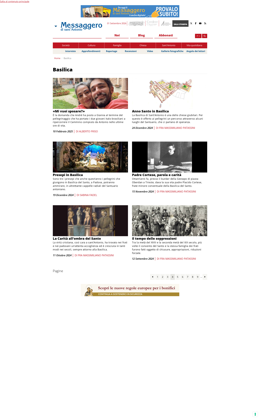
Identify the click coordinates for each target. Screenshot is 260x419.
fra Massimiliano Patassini (177, 128)
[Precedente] (152, 277)
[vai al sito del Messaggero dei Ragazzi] (136, 23)
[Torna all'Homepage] (81, 26)
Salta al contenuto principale (14, 1)
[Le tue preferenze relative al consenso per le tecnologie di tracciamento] (255, 414)
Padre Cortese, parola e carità (156, 175)
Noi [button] (117, 35)
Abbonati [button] (166, 35)
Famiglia (117, 45)
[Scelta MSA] (55, 26)
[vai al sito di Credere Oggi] (152, 23)
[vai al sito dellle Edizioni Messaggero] (166, 23)
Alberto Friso (88, 131)
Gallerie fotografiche (172, 51)
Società (65, 45)
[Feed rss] (205, 23)
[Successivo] (205, 277)
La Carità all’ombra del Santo (77, 238)
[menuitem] (117, 35)
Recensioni (131, 51)
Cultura (91, 45)
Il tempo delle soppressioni (154, 238)
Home (57, 58)
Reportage (111, 51)
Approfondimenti (91, 51)
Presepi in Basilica (68, 175)
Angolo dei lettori (195, 51)
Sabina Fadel (88, 195)
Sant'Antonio (168, 45)
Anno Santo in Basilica (150, 111)
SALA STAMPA (180, 24)
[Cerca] (204, 36)
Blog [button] (141, 35)
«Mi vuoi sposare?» (69, 111)
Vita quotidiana (194, 45)
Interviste (70, 51)
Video (150, 51)
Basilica (67, 58)
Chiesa (143, 45)
